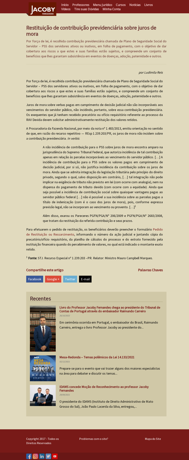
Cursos (121, 5)
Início (65, 5)
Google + (53, 279)
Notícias (135, 5)
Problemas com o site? (93, 439)
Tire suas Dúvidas (86, 9)
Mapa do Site (153, 439)
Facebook (34, 279)
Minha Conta (112, 9)
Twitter (70, 279)
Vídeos (66, 9)
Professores (80, 5)
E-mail (85, 279)
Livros (148, 5)
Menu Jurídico (102, 5)
